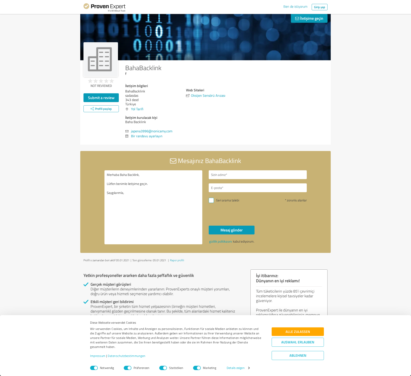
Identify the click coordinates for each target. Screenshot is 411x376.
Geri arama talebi (227, 200)
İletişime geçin (311, 18)
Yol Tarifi (137, 109)
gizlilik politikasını (220, 241)
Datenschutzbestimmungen (127, 356)
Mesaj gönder (231, 230)
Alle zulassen (298, 331)
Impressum (98, 356)
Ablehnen (297, 355)
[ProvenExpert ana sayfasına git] (104, 8)
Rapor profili (177, 260)
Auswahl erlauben (297, 342)
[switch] (127, 368)
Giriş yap (319, 7)
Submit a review (101, 97)
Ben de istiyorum (295, 6)
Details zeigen (235, 368)
